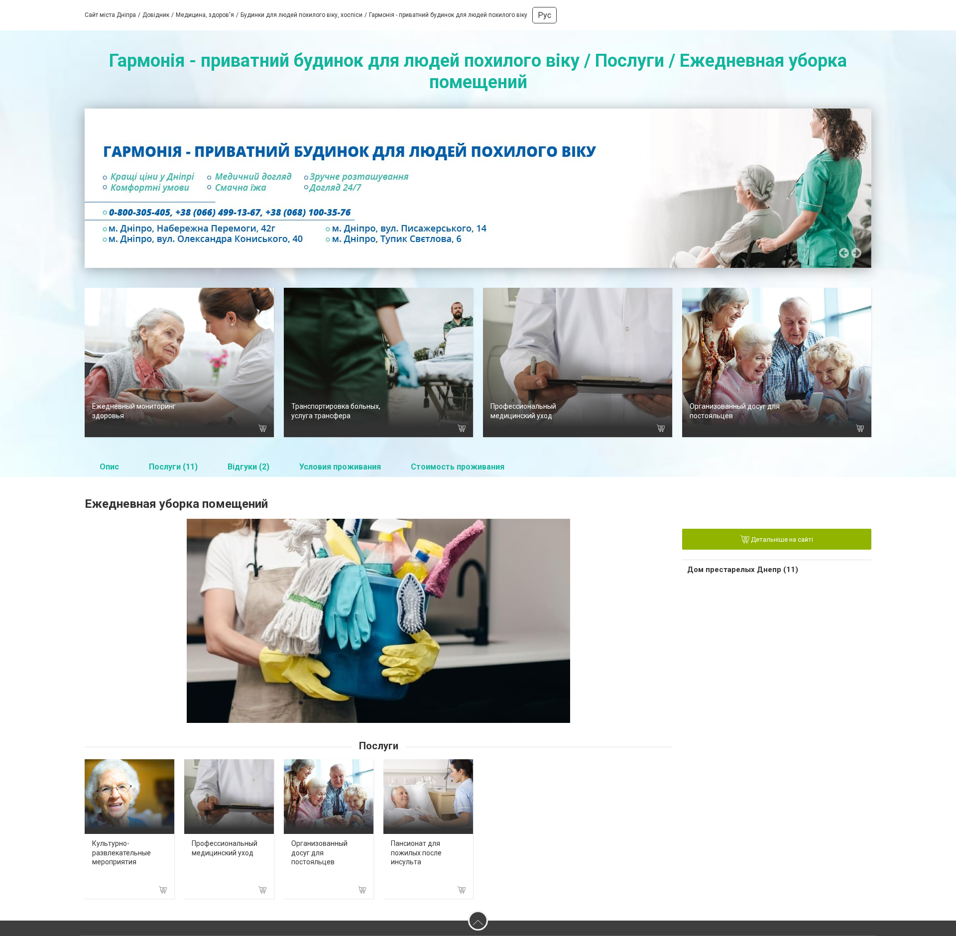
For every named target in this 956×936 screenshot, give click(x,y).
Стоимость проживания (457, 466)
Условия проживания (340, 466)
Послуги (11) (173, 466)
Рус (544, 15)
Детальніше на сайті (781, 540)
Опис (109, 466)
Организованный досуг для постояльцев (319, 852)
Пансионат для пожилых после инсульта (416, 852)
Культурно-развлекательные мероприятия (121, 852)
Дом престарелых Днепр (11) (742, 569)
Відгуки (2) (248, 466)
